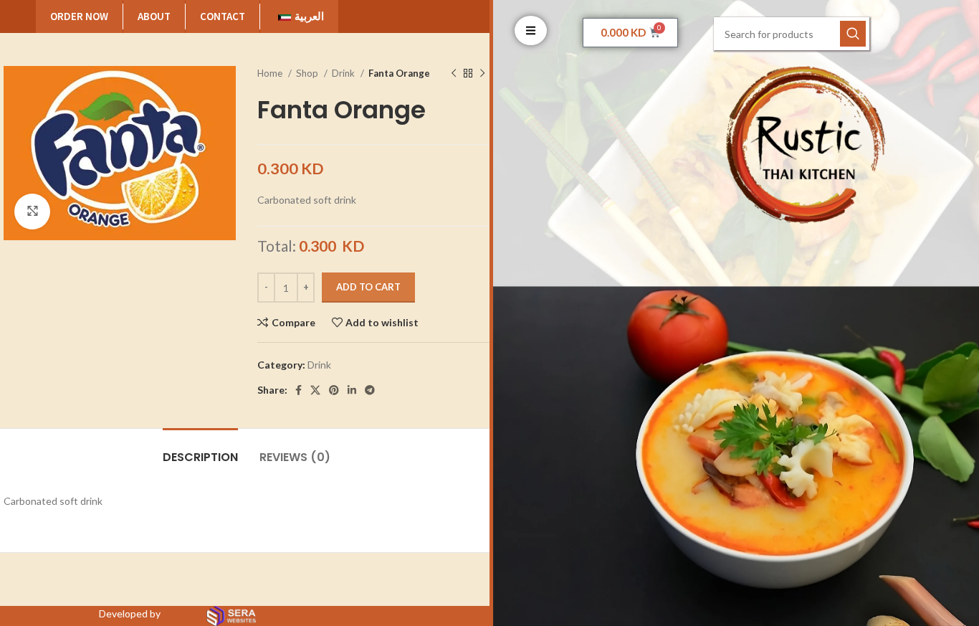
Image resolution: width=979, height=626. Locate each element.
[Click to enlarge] (32, 211)
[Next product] (482, 74)
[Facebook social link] (298, 390)
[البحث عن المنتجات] (853, 34)
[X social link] (315, 390)
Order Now (79, 16)
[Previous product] (453, 74)
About (154, 16)
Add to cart (368, 287)
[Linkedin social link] (351, 390)
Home (271, 73)
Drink (344, 73)
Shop (308, 73)
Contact (222, 16)
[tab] (200, 450)
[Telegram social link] (369, 390)
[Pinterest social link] (334, 390)
